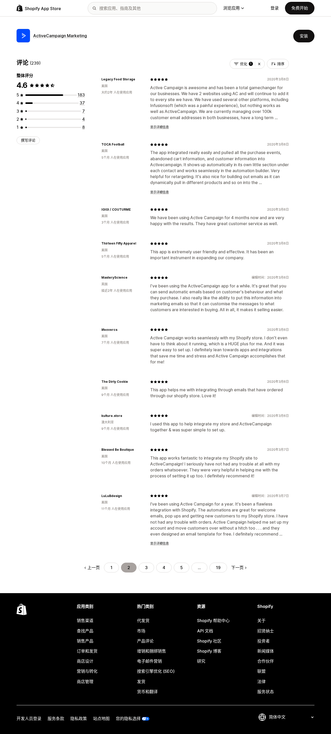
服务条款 (56, 718)
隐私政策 (78, 718)
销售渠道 (85, 620)
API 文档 (205, 630)
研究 (201, 661)
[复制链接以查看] (138, 79)
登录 (274, 8)
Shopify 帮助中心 (213, 620)
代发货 (143, 620)
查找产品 (85, 630)
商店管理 (85, 681)
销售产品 (85, 641)
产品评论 (145, 641)
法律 (261, 681)
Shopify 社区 (209, 641)
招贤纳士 (265, 630)
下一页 (237, 567)
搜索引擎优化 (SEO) (156, 671)
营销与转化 (87, 671)
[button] (259, 63)
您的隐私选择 (128, 718)
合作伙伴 (265, 661)
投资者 (263, 641)
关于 (261, 620)
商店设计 (85, 661)
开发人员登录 (29, 718)
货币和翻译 (147, 691)
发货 (141, 681)
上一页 (93, 567)
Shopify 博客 (209, 651)
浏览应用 (231, 8)
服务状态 (265, 691)
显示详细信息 (159, 127)
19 (218, 567)
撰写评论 (28, 140)
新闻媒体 (265, 651)
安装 (304, 36)
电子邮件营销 (149, 661)
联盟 (261, 671)
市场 (141, 630)
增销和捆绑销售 (151, 651)
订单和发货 (87, 651)
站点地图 (101, 718)
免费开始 (299, 8)
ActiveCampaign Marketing (60, 35)
